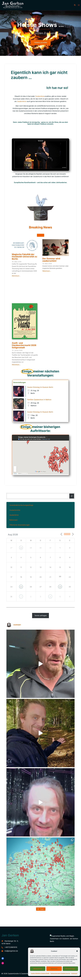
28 (21, 548)
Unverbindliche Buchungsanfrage (21, 505)
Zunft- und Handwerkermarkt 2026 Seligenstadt (24, 345)
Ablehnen (54, 969)
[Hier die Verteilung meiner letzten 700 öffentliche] (40, 871)
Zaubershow (39, 96)
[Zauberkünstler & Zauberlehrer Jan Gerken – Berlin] (13, 5)
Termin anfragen (40, 615)
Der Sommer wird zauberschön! (51, 259)
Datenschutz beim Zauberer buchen (60, 973)
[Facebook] (2, 958)
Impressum (74, 973)
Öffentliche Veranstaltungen (19, 525)
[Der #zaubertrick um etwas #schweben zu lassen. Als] (40, 802)
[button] (77, 951)
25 (21, 587)
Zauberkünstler (14, 510)
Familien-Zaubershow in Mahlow (39, 400)
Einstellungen (70, 969)
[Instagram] (2, 963)
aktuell (40, 235)
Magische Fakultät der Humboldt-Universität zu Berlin (24, 256)
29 (60, 587)
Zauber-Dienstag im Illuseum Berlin (40, 387)
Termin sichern (40, 46)
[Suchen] (71, 496)
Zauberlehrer (21, 101)
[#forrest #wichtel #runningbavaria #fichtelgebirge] (40, 733)
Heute (67, 534)
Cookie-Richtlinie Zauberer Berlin (40, 973)
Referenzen (13, 520)
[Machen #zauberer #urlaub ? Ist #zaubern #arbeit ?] (40, 664)
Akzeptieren (37, 969)
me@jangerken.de (11, 951)
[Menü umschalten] (79, 5)
